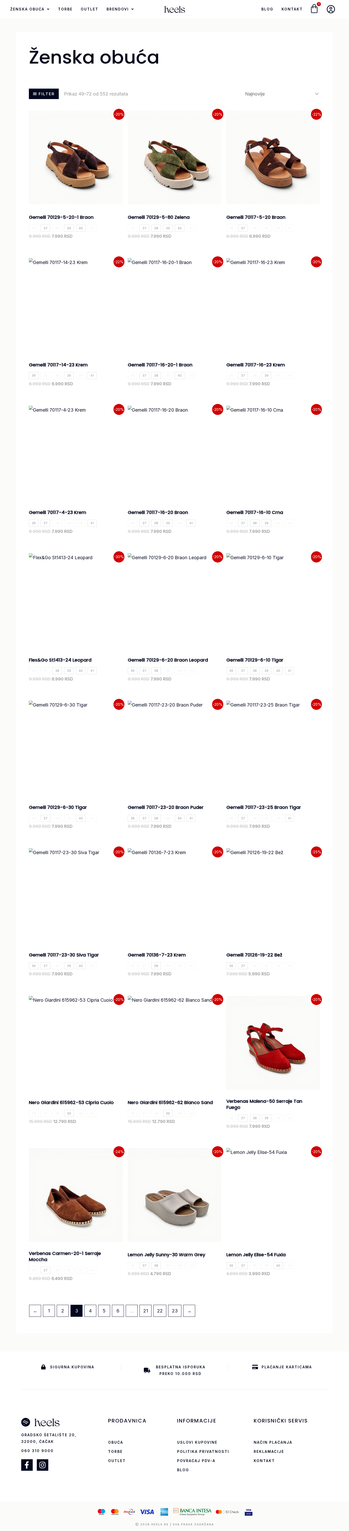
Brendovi (118, 9)
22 (160, 1310)
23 (175, 1310)
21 (145, 1310)
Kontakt (292, 9)
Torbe (65, 9)
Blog (267, 9)
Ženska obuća (27, 9)
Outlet (89, 9)
